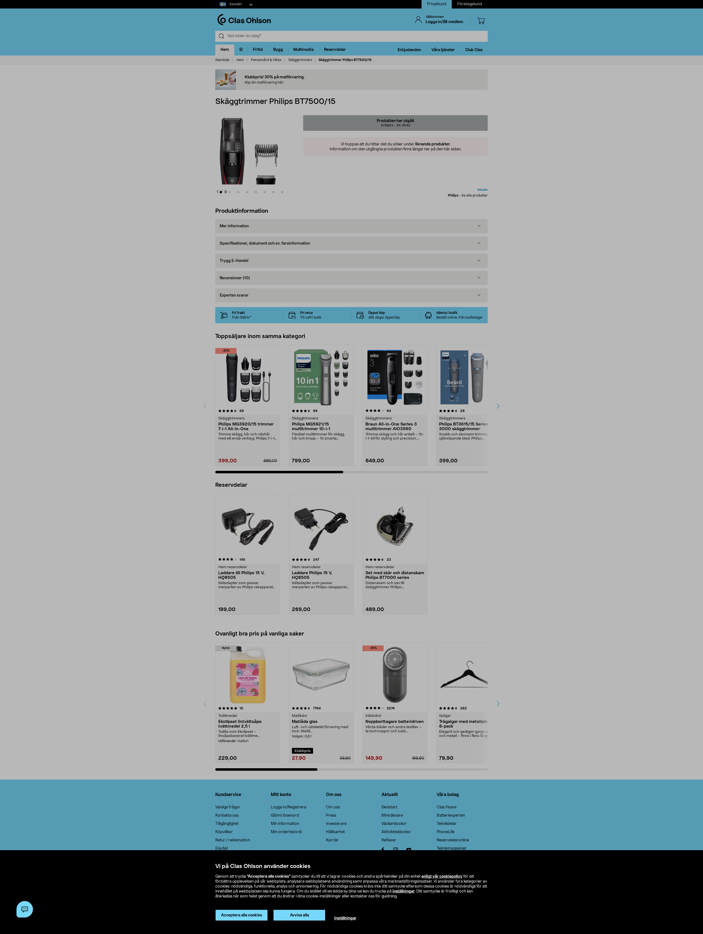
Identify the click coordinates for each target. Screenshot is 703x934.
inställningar (403, 891)
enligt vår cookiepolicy (442, 876)
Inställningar (345, 918)
